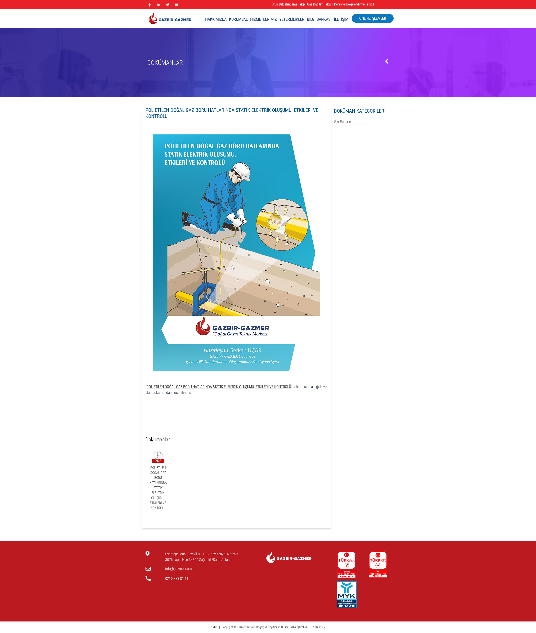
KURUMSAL (238, 19)
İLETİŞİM (341, 19)
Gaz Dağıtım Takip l (320, 4)
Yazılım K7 (319, 627)
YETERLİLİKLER (291, 19)
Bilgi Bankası (342, 121)
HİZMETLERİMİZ (263, 19)
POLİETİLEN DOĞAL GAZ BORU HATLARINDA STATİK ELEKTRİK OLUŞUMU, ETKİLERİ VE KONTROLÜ (158, 488)
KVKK (214, 627)
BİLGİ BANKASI (319, 19)
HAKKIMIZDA (216, 19)
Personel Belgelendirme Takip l (354, 4)
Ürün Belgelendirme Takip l (289, 4)
